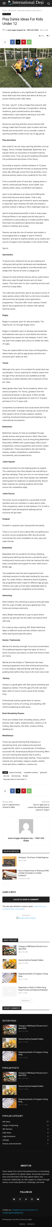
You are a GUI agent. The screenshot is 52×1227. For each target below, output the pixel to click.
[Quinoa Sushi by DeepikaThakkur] (9, 964)
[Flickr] (26, 1199)
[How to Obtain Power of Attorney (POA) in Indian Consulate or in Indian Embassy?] (9, 875)
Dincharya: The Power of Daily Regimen (33, 857)
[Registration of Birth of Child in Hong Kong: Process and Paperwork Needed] (9, 991)
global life (43, 772)
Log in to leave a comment (26, 899)
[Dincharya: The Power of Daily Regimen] (9, 861)
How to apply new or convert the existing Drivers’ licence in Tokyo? (39, 807)
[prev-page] (3, 883)
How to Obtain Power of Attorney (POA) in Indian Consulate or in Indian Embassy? (34, 873)
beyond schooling (15, 772)
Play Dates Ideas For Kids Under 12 (14, 779)
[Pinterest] (23, 42)
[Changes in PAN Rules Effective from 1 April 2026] (9, 950)
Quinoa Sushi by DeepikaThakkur (31, 960)
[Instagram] (32, 1199)
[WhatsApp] (29, 42)
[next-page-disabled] (7, 883)
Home (4, 11)
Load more (25, 1001)
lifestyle (25, 776)
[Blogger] (14, 1199)
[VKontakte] (38, 1199)
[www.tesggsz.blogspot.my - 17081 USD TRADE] (4, 30)
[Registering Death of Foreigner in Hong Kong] (9, 978)
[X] (18, 42)
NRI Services (12, 11)
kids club (6, 776)
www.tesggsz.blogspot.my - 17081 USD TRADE (22, 30)
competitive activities (31, 772)
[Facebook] (12, 42)
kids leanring (16, 776)
